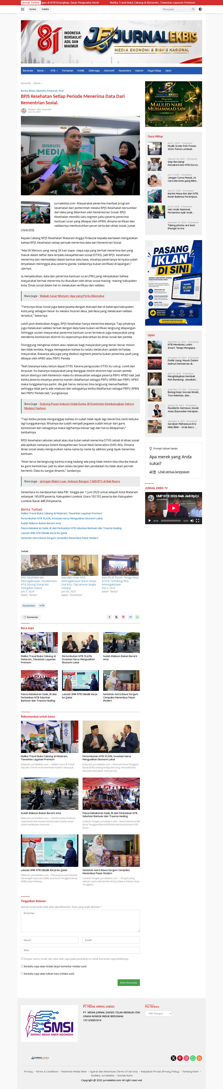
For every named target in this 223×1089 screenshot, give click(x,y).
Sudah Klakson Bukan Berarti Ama (41, 523)
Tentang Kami (190, 1071)
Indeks (45, 9)
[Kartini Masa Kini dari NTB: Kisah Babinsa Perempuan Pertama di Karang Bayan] (155, 196)
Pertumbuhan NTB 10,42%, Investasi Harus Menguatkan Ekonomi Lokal (61, 518)
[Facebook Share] (109, 617)
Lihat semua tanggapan (173, 472)
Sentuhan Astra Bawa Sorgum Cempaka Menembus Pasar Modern (59, 538)
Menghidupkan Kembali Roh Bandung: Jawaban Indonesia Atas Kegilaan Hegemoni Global (182, 378)
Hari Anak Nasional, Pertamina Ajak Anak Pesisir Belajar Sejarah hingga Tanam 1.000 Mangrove (181, 211)
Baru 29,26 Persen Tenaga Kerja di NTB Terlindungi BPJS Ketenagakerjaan (120, 581)
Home (32, 9)
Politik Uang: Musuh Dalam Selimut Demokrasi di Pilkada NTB (183, 362)
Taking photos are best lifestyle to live (181, 227)
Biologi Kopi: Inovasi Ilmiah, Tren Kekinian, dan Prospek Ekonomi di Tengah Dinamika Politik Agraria (183, 394)
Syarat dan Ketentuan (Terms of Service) (114, 1071)
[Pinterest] (180, 1058)
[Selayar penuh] (197, 520)
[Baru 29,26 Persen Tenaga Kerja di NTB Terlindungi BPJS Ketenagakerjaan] (120, 565)
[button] (193, 9)
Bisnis (40, 70)
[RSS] (199, 1058)
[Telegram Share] (130, 617)
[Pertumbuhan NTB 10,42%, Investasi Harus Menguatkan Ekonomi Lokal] (80, 642)
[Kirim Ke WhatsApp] (137, 617)
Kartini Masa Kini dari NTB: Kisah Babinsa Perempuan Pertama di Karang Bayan (183, 195)
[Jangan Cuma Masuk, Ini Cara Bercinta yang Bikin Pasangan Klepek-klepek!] (155, 180)
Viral (61, 90)
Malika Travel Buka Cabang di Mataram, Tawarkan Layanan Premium (111, 2)
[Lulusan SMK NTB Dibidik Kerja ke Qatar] (80, 680)
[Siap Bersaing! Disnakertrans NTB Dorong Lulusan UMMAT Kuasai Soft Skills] (155, 164)
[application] (173, 508)
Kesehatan (29, 605)
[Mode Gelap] (200, 9)
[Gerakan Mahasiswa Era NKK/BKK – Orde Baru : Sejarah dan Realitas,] (155, 426)
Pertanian (67, 70)
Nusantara (125, 70)
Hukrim (139, 70)
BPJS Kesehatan (44, 109)
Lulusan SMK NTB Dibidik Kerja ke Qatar (44, 533)
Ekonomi (41, 90)
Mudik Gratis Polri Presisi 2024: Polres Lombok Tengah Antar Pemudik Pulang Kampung (182, 147)
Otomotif (109, 70)
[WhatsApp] (193, 1058)
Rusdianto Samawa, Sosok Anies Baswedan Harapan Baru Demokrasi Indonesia (183, 410)
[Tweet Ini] (116, 617)
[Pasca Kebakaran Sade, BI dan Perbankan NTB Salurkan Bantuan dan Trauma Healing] (39, 680)
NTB (53, 70)
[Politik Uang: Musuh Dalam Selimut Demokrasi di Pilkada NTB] (155, 363)
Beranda (28, 70)
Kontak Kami (125, 1075)
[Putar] (149, 520)
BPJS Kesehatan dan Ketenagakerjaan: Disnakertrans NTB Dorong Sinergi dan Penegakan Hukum (39, 583)
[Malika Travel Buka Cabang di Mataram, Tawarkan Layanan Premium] (39, 642)
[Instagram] (186, 1058)
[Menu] (23, 9)
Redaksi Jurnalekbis (102, 1075)
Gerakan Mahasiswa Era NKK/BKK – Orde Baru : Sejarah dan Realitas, (182, 426)
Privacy (28, 1071)
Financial (52, 90)
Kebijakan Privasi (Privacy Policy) (160, 1071)
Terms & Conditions (47, 1071)
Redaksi (31, 109)
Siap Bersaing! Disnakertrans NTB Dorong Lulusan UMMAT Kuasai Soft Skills (183, 163)
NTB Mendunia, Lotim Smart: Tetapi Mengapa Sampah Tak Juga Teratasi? (181, 346)
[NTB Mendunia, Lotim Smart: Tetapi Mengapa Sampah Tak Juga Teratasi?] (155, 347)
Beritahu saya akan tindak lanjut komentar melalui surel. (55, 966)
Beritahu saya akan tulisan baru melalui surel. (49, 973)
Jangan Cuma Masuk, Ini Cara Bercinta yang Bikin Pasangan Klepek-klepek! (182, 179)
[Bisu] (192, 520)
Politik (81, 70)
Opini (168, 70)
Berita (24, 90)
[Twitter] (173, 1058)
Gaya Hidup (154, 70)
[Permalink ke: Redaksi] (23, 110)
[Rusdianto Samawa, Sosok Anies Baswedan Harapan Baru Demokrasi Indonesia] (156, 410)
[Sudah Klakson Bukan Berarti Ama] (121, 642)
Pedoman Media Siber (74, 1071)
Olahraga (94, 70)
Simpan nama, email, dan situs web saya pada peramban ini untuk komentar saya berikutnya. (76, 958)
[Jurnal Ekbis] (111, 41)
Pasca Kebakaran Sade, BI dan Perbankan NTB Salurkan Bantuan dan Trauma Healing (71, 528)
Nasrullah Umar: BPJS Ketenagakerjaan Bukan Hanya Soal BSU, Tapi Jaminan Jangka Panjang (78, 583)
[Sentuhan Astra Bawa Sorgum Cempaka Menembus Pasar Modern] (121, 680)
